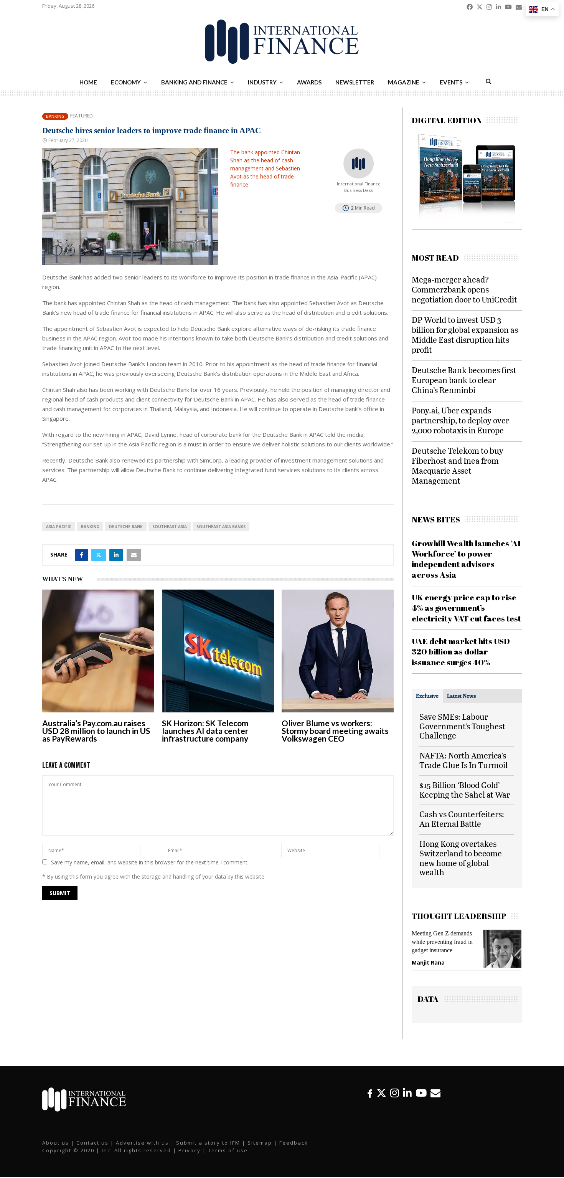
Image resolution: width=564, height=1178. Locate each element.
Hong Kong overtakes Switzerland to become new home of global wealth (460, 857)
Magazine (403, 82)
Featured (81, 116)
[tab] (427, 696)
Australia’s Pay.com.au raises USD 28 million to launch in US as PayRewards (96, 730)
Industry (262, 82)
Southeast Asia (169, 526)
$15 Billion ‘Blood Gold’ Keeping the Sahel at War (464, 789)
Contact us (92, 1142)
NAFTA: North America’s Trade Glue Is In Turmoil (463, 760)
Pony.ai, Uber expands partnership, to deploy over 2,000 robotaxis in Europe (460, 420)
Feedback (293, 1142)
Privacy (189, 1150)
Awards (309, 82)
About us (55, 1142)
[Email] (435, 1092)
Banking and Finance (194, 82)
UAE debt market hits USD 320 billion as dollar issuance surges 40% (461, 651)
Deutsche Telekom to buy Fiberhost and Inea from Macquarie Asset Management (457, 465)
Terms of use (228, 1150)
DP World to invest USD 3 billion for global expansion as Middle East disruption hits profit (465, 334)
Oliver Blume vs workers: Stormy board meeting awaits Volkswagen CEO (335, 730)
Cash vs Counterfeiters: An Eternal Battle (461, 818)
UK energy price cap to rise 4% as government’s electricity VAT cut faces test (466, 608)
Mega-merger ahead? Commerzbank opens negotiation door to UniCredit (464, 289)
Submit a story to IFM (208, 1142)
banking (90, 526)
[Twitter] (381, 1092)
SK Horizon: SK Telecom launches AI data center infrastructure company (205, 730)
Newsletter (354, 82)
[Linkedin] (407, 1092)
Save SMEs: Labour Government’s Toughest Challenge (462, 726)
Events (451, 82)
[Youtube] (421, 1092)
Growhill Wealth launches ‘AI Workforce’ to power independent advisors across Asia (466, 559)
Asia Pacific (58, 526)
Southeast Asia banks (221, 526)
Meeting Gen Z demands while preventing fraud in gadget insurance (442, 941)
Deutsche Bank (126, 526)
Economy (126, 82)
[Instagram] (394, 1092)
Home (88, 82)
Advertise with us (142, 1142)
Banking (55, 116)
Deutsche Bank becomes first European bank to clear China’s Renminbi (464, 379)
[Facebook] (370, 1092)
